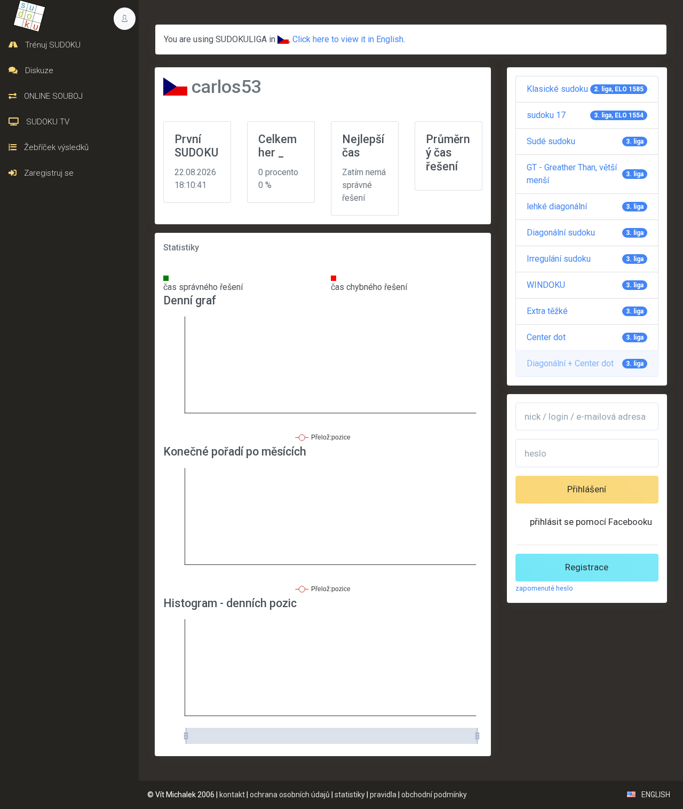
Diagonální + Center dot (585, 363)
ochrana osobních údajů (290, 794)
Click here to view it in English (347, 39)
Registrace (586, 567)
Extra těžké (585, 311)
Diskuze (38, 70)
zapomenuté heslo (544, 588)
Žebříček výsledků (55, 147)
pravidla (383, 794)
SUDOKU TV (46, 122)
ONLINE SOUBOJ (52, 96)
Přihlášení (586, 489)
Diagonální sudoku (585, 232)
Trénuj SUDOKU (52, 45)
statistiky (350, 794)
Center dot (585, 337)
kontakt (232, 794)
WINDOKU (585, 285)
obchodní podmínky (434, 794)
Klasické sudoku (585, 89)
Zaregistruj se (48, 173)
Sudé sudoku (585, 141)
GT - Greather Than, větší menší (585, 173)
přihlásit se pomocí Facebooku (591, 521)
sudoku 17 (585, 115)
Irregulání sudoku (585, 259)
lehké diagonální (585, 206)
